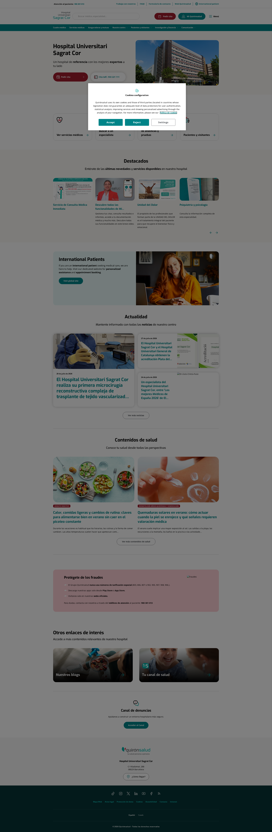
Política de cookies (168, 112)
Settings (163, 122)
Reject (137, 122)
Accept (111, 122)
